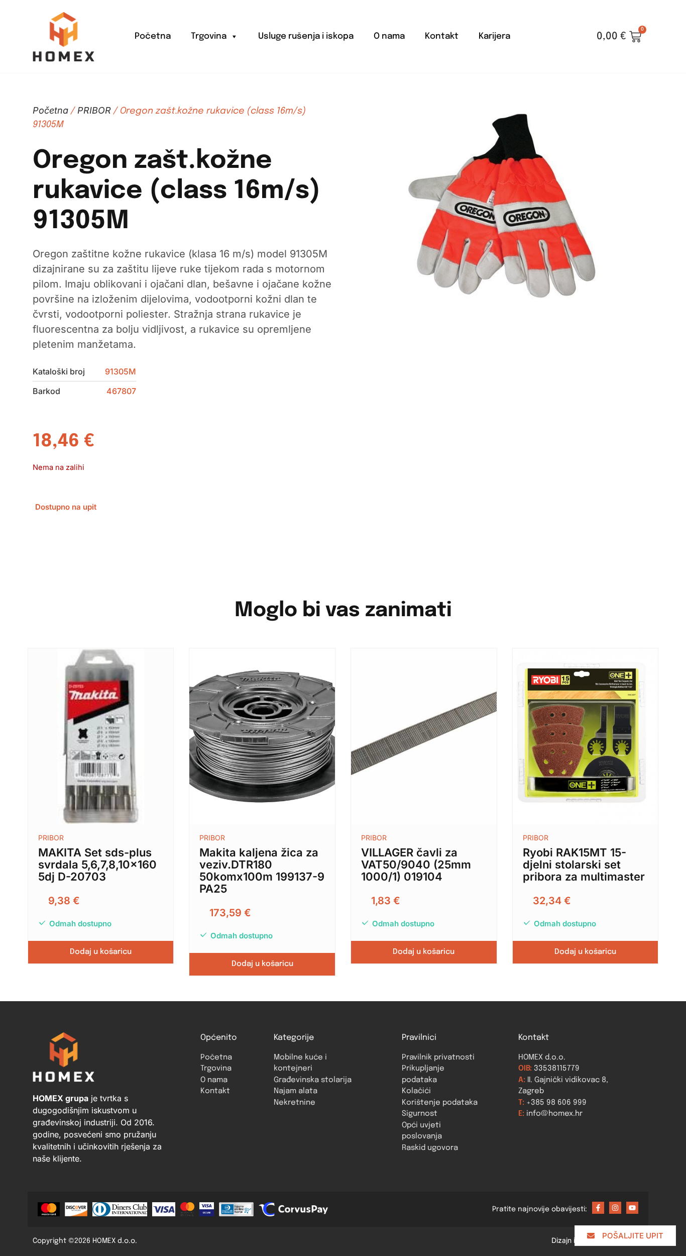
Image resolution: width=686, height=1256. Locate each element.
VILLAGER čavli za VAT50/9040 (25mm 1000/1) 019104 (416, 864)
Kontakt (442, 36)
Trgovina (208, 36)
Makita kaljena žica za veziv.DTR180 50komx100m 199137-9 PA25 (261, 870)
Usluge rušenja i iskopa (306, 36)
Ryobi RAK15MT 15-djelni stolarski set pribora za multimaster (584, 864)
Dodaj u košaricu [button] (101, 952)
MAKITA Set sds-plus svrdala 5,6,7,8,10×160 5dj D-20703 (97, 864)
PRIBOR (94, 110)
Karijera (494, 36)
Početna (153, 36)
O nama (389, 36)
